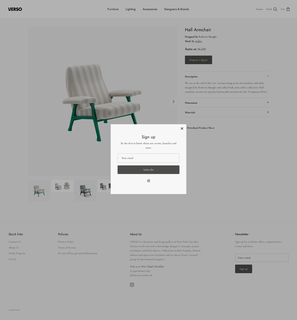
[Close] (182, 128)
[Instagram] (148, 180)
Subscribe (148, 169)
